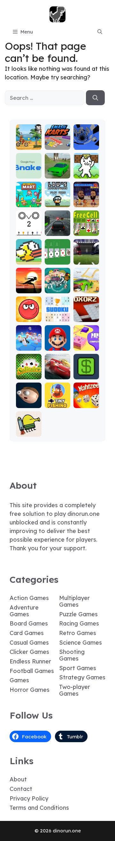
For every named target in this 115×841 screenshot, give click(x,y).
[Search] (95, 98)
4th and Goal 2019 (86, 254)
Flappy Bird (28, 257)
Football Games (32, 671)
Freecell (86, 231)
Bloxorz (86, 317)
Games (19, 680)
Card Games (27, 633)
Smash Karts (57, 142)
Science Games (80, 642)
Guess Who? (57, 286)
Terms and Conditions (39, 807)
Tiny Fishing (57, 400)
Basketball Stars (86, 200)
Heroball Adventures (29, 311)
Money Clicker (86, 372)
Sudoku (57, 317)
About (18, 779)
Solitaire (29, 375)
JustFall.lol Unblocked (29, 340)
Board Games (29, 623)
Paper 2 (86, 346)
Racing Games (79, 623)
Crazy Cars (86, 286)
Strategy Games (82, 677)
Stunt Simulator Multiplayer (57, 162)
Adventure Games (24, 611)
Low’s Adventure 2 (57, 197)
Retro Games (77, 633)
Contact (21, 789)
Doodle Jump (29, 429)
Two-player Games (74, 690)
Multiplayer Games (74, 601)
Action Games (29, 598)
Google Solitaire (57, 257)
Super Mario (57, 343)
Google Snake (28, 171)
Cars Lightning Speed (57, 369)
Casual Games (29, 642)
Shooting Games (72, 655)
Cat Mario (86, 171)
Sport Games (77, 668)
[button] (100, 32)
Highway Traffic (57, 228)
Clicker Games (29, 651)
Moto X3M (28, 142)
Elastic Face (28, 400)
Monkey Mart (28, 200)
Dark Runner (28, 286)
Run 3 (86, 145)
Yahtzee (86, 403)
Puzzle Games (78, 614)
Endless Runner (30, 661)
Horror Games (30, 689)
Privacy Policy (29, 798)
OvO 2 (28, 231)
